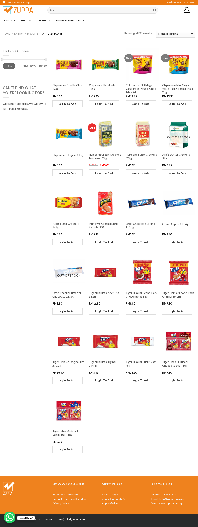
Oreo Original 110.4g (175, 224)
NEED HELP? (189, 2)
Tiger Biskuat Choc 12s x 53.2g (104, 294)
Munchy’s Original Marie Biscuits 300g (103, 225)
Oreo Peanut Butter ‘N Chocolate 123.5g (66, 294)
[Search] (154, 10)
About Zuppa (110, 494)
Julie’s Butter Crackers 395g (176, 156)
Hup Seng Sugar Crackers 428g (141, 156)
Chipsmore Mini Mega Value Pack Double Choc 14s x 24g (141, 89)
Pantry (19, 33)
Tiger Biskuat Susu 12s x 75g (141, 363)
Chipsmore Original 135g (67, 155)
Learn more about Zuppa (18, 2)
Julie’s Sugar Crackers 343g (65, 225)
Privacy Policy (60, 503)
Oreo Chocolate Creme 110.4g (140, 225)
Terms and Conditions (65, 494)
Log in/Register (175, 2)
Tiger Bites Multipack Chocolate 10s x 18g (175, 363)
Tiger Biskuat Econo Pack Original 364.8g (178, 294)
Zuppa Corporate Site (115, 499)
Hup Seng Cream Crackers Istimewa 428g (105, 156)
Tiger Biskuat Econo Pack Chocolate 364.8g (141, 294)
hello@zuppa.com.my (171, 499)
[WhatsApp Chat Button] (9, 517)
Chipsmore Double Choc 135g (67, 87)
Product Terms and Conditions (71, 499)
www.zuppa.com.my (170, 503)
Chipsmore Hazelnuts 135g (102, 87)
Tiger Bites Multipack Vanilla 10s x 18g (65, 433)
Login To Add (67, 103)
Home (6, 33)
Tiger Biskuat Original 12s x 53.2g (68, 363)
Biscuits (32, 33)
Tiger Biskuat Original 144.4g (102, 363)
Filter (9, 65)
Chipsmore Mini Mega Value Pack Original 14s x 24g (177, 89)
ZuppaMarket (110, 503)
